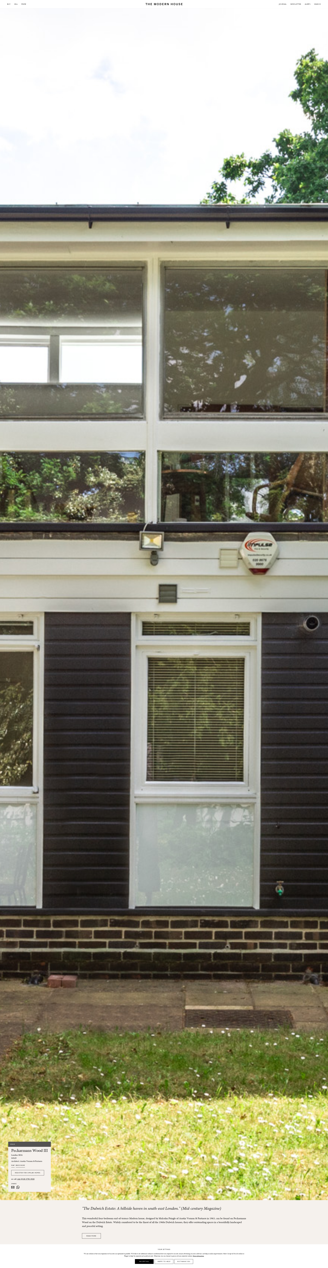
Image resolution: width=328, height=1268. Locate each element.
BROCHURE (20, 1165)
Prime (23, 4)
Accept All (144, 1261)
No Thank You (183, 1261)
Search (317, 4)
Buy (9, 4)
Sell (16, 4)
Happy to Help (164, 1261)
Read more (91, 1236)
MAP (13, 1165)
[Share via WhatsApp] (17, 1187)
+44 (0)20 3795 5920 (25, 1178)
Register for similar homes (27, 1173)
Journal (283, 4)
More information (198, 1256)
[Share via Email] (12, 1187)
